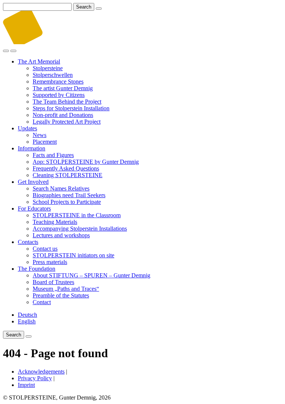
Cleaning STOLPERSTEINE (67, 175)
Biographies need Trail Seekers (69, 195)
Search (83, 7)
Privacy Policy (35, 378)
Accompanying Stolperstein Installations (80, 228)
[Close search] (99, 8)
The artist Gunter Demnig (63, 88)
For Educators (34, 208)
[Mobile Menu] (13, 51)
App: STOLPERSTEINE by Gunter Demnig (86, 162)
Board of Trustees (53, 282)
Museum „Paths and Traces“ (66, 289)
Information (31, 148)
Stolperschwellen (53, 75)
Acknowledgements (41, 371)
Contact (42, 302)
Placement (45, 142)
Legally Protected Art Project (67, 121)
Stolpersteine (48, 68)
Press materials (50, 262)
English (27, 321)
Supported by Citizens (59, 95)
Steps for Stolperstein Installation (71, 108)
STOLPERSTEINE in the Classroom (77, 215)
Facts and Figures (53, 155)
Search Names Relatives (61, 188)
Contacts (28, 242)
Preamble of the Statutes (61, 295)
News (39, 135)
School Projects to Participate (67, 202)
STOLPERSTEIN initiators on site (73, 255)
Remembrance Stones (58, 81)
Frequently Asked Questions (66, 168)
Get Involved (33, 182)
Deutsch (27, 315)
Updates (27, 128)
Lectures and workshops (61, 235)
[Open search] (6, 51)
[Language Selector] (29, 336)
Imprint (26, 385)
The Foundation (36, 268)
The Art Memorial (39, 61)
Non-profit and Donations (63, 115)
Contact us (45, 248)
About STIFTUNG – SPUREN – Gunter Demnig (91, 275)
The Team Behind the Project (67, 101)
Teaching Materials (55, 222)
